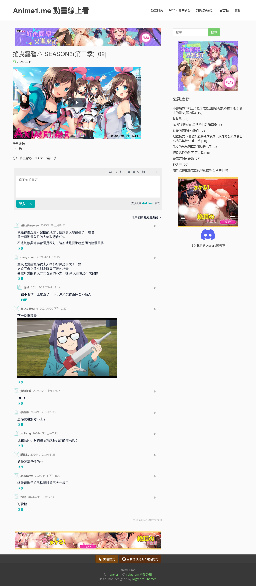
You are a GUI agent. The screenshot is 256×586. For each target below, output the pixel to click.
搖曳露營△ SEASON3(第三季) (38, 158)
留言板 (224, 10)
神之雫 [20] (180, 164)
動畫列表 (157, 10)
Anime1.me (51, 10)
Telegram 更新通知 (138, 574)
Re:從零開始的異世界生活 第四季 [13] (198, 124)
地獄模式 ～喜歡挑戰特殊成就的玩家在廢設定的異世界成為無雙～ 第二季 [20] (208, 138)
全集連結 (19, 144)
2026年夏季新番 (179, 10)
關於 (237, 10)
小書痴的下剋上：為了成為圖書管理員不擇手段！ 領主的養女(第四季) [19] (208, 110)
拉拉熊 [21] (180, 119)
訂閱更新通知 (205, 10)
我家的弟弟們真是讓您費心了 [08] (195, 147)
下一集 (17, 148)
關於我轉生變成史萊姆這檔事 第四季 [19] (200, 170)
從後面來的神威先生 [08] (189, 130)
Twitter (112, 574)
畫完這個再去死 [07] (186, 158)
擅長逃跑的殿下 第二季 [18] (191, 153)
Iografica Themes (144, 579)
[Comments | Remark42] (88, 345)
